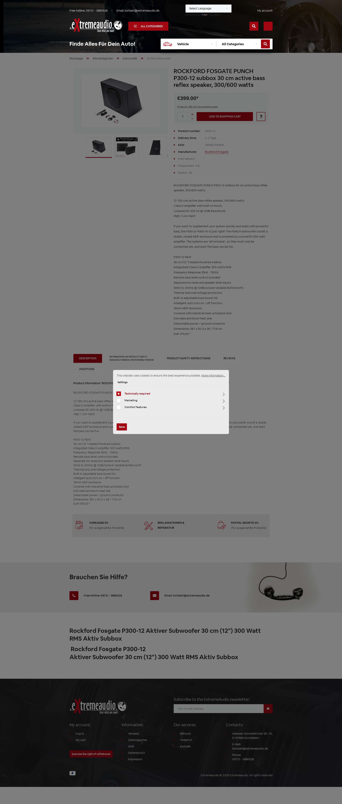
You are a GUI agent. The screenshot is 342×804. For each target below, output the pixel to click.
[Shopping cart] (268, 26)
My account (265, 10)
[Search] (253, 26)
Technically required (137, 393)
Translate (214, 15)
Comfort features (136, 407)
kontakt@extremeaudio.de (142, 10)
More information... (213, 375)
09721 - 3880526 (97, 10)
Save (122, 427)
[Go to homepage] (96, 25)
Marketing (131, 400)
